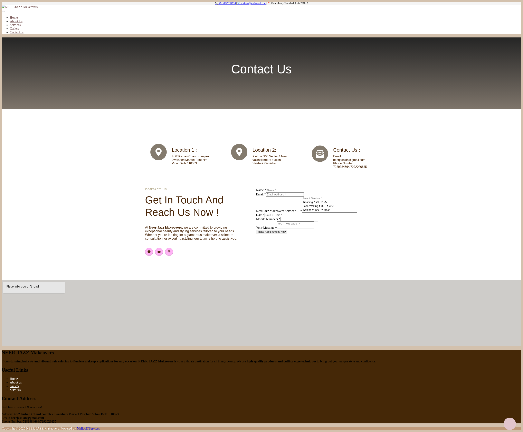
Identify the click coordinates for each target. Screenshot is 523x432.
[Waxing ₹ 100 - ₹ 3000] (329, 210)
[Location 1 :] (158, 152)
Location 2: (264, 150)
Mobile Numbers (268, 219)
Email (261, 194)
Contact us (16, 32)
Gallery (14, 28)
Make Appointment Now (272, 231)
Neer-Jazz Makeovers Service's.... (279, 211)
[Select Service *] (329, 198)
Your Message (266, 227)
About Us (16, 21)
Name (261, 190)
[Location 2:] (239, 152)
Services (15, 25)
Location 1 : (184, 150)
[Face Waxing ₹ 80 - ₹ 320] (329, 206)
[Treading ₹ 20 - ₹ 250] (329, 202)
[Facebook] (149, 252)
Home (14, 17)
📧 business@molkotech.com (251, 3)
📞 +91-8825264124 (225, 3)
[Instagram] (169, 252)
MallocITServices (88, 428)
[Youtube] (159, 252)
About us (16, 382)
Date (260, 215)
